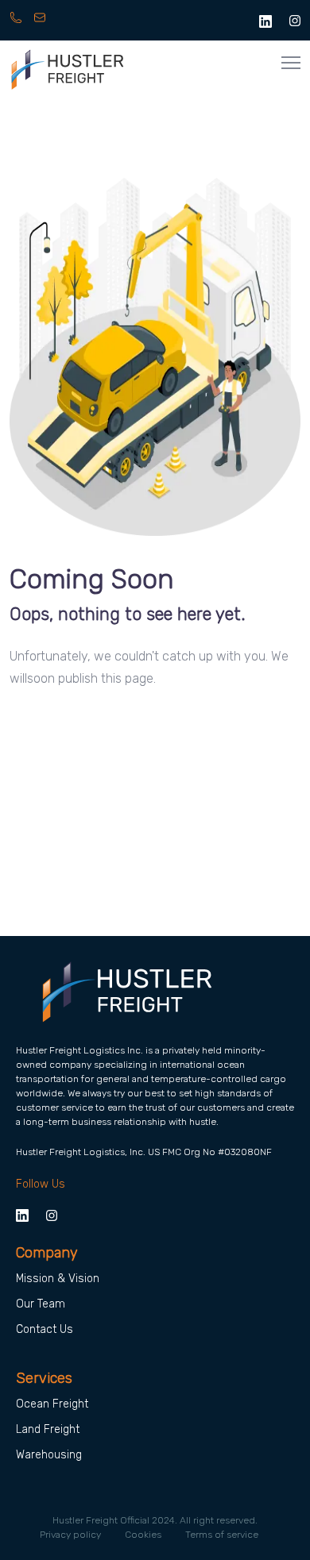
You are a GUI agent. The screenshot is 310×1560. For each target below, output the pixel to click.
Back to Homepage (76, 741)
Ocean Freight (52, 1404)
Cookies (143, 1534)
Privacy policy (70, 1534)
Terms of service (221, 1534)
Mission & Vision (57, 1278)
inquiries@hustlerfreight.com (41, 25)
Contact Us (44, 1329)
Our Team (40, 1304)
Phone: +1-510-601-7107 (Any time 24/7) (17, 25)
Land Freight (47, 1429)
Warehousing (49, 1455)
